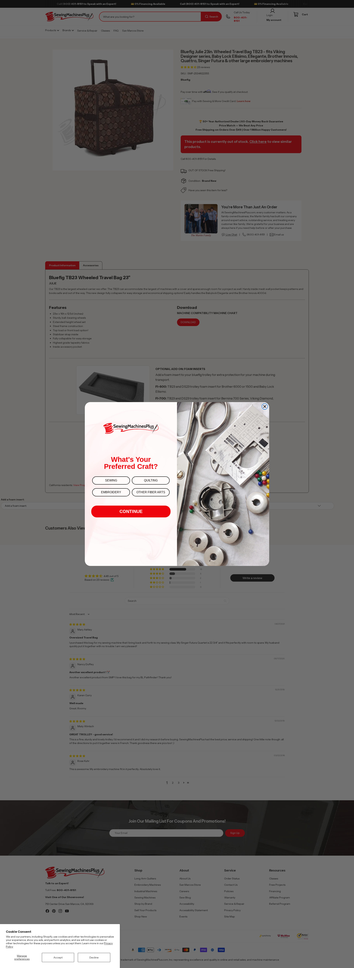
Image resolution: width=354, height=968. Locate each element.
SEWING (111, 480)
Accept (58, 957)
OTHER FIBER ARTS (150, 492)
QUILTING (151, 480)
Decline (94, 957)
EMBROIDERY (111, 492)
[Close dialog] (265, 406)
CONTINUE (131, 511)
